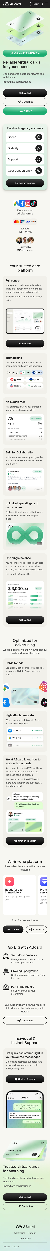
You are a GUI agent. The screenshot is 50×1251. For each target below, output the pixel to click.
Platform (32, 1233)
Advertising (19, 1233)
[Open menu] (46, 4)
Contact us (25, 1238)
